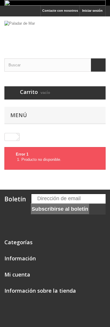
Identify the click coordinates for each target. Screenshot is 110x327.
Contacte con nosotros (60, 10)
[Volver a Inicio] (10, 137)
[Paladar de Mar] (55, 32)
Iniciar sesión (92, 10)
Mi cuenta (17, 274)
